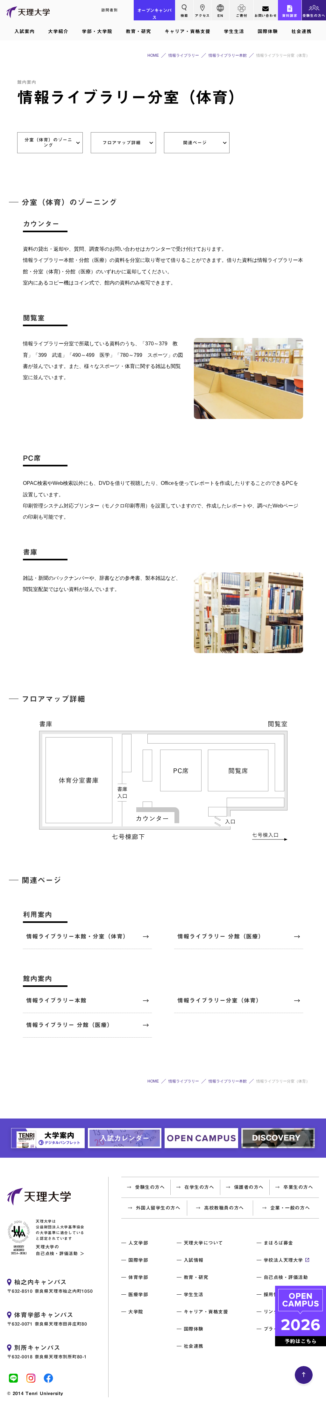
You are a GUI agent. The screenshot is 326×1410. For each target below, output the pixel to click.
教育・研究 (138, 31)
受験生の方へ (313, 15)
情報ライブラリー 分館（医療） (220, 936)
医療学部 (138, 1294)
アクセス (202, 15)
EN (220, 15)
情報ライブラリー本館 (56, 1000)
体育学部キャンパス (44, 1315)
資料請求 (289, 15)
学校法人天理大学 (283, 1260)
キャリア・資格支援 (187, 31)
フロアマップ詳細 (122, 142)
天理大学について (203, 1243)
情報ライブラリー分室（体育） (219, 1000)
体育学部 (138, 1277)
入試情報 (193, 1260)
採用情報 (273, 1294)
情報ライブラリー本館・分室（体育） (77, 936)
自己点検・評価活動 (286, 1277)
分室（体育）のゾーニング (48, 142)
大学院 (135, 1311)
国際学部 (138, 1260)
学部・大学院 (97, 31)
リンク (271, 1311)
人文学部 (138, 1243)
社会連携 (301, 31)
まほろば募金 (278, 1243)
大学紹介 (58, 31)
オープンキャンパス (154, 14)
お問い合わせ (265, 15)
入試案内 (24, 31)
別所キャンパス (37, 1347)
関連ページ (195, 142)
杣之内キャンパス (40, 1282)
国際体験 (268, 31)
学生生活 (234, 31)
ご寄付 (241, 15)
